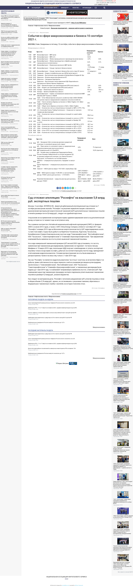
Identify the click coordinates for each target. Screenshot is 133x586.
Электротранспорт (14, 123)
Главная (30, 25)
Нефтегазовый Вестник (69, 191)
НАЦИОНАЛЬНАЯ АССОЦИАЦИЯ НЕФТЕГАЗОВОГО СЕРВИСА (66, 577)
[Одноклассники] (63, 188)
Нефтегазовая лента (41, 25)
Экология (12, 27)
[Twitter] (68, 188)
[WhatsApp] (73, 188)
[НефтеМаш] (66, 13)
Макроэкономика (54, 25)
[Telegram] (70, 188)
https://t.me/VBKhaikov (78, 23)
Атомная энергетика (14, 107)
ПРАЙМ (102, 185)
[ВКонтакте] (60, 188)
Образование (13, 239)
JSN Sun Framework (79, 585)
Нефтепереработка (14, 48)
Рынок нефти (13, 198)
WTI (108, 2)
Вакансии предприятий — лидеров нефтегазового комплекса (72, 28)
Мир (10, 20)
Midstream (12, 41)
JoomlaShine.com (65, 585)
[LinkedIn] (65, 188)
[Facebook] (58, 188)
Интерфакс (101, 288)
